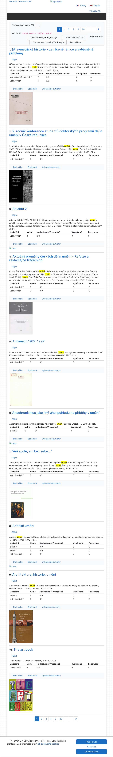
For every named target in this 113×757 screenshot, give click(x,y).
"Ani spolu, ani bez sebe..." (30, 451)
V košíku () (95, 11)
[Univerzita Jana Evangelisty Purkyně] (56, 1)
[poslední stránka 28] (93, 29)
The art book (21, 649)
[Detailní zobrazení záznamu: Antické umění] (12, 566)
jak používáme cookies (48, 744)
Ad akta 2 (18, 209)
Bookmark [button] (32, 89)
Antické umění (21, 526)
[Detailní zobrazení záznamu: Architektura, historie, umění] (21, 626)
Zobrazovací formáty (47, 42)
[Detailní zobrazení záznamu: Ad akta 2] (12, 248)
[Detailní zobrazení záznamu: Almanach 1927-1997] (21, 389)
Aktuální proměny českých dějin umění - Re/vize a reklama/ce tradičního (49, 258)
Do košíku (74, 42)
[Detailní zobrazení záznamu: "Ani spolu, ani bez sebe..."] (21, 503)
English (96, 5)
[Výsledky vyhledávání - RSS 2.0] (38, 25)
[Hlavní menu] (103, 16)
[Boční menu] (9, 16)
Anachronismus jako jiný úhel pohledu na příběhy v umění (54, 413)
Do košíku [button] (17, 89)
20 (83, 29)
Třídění (43, 37)
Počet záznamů (74, 37)
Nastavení (91, 747)
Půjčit (14, 59)
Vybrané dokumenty (51, 89)
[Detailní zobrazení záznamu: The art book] (21, 695)
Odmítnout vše (91, 751)
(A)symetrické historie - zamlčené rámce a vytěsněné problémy (51, 51)
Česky (83, 5)
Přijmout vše (91, 742)
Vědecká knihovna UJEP (20, 1)
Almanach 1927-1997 (27, 341)
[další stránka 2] (88, 29)
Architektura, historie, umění (32, 574)
